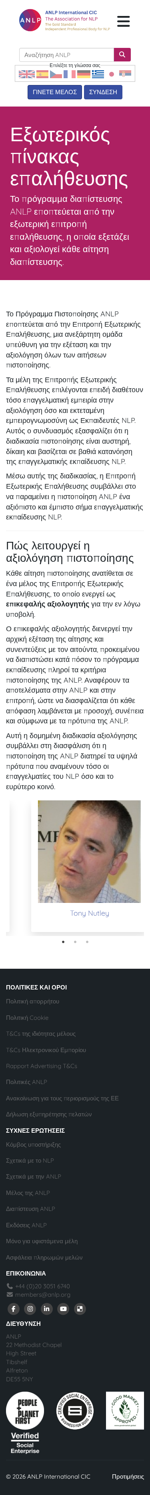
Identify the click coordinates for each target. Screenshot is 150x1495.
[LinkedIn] (46, 1308)
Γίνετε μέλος (55, 92)
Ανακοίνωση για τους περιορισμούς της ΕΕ (62, 1098)
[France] (70, 73)
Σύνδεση (103, 92)
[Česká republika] (56, 73)
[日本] (112, 73)
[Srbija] (125, 73)
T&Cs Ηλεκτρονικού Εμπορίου (46, 1050)
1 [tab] (63, 942)
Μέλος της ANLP (28, 1193)
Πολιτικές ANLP (26, 1082)
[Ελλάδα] (98, 73)
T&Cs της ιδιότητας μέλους (41, 1033)
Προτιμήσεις (128, 1476)
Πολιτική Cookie (27, 1017)
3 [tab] (87, 942)
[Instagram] (30, 1308)
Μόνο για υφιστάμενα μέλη (42, 1241)
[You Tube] (63, 1308)
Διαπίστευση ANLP (30, 1209)
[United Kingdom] (27, 73)
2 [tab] (75, 942)
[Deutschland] (83, 73)
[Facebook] (13, 1308)
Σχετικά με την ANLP (33, 1176)
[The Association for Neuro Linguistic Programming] (64, 20)
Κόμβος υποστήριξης (33, 1144)
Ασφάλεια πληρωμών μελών (44, 1257)
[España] (42, 73)
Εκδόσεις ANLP (26, 1225)
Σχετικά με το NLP (30, 1160)
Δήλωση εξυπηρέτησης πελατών (49, 1114)
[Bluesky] (80, 1308)
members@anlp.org (42, 1294)
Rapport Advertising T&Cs (41, 1066)
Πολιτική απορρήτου (32, 1001)
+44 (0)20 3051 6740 (42, 1286)
